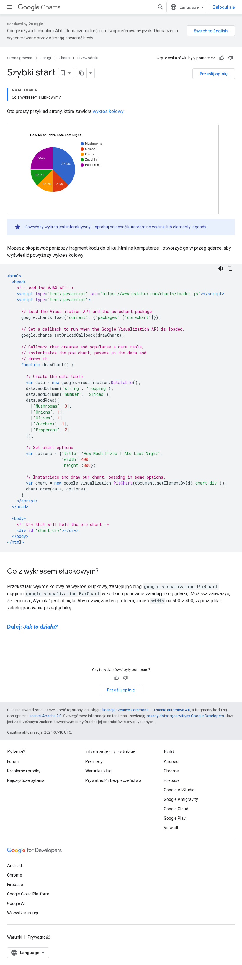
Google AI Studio (179, 790)
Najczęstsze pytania (26, 780)
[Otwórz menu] (9, 7)
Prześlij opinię (214, 73)
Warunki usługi (98, 771)
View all (171, 827)
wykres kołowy (108, 111)
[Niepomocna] (230, 58)
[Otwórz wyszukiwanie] (160, 7)
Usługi (45, 58)
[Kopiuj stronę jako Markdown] (81, 73)
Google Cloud (176, 808)
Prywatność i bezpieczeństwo (113, 780)
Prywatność (39, 937)
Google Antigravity (181, 799)
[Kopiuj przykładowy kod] (230, 268)
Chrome (171, 771)
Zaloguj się (224, 7)
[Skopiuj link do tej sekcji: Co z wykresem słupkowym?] (104, 571)
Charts (50, 7)
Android (171, 761)
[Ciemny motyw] (220, 268)
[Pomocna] (221, 58)
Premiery (93, 761)
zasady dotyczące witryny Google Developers (185, 716)
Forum (13, 761)
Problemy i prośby (23, 771)
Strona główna (19, 58)
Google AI (16, 903)
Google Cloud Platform (28, 894)
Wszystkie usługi (22, 913)
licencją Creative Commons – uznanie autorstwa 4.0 (146, 710)
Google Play (175, 818)
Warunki (14, 937)
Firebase (172, 780)
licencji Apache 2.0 (45, 716)
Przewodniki (87, 58)
